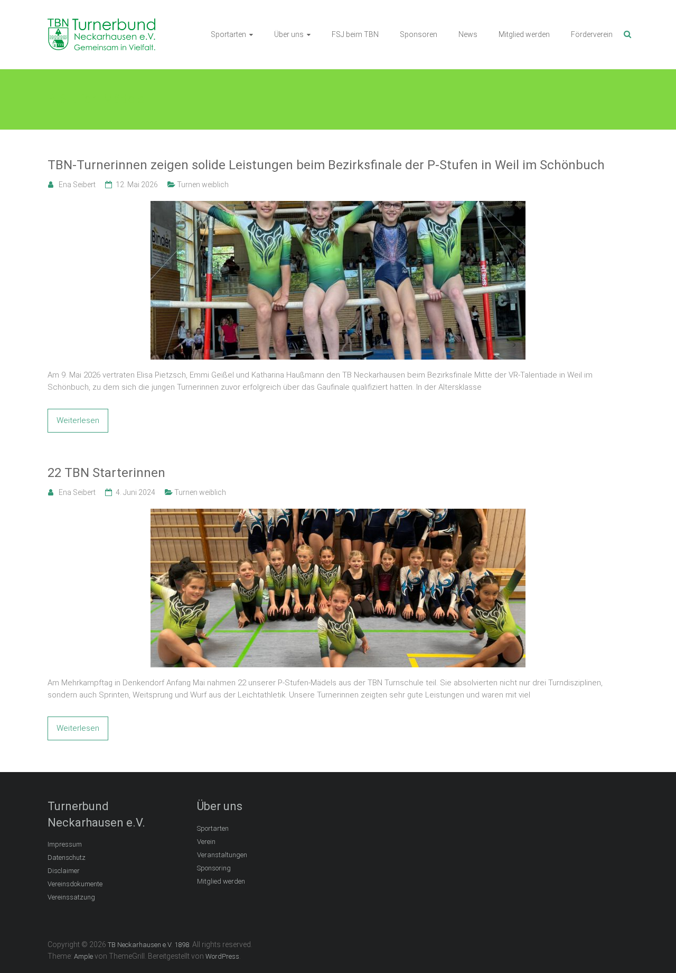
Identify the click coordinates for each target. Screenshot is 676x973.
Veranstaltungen (222, 855)
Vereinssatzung (71, 897)
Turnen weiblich (203, 184)
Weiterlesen (78, 420)
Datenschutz (67, 857)
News (467, 34)
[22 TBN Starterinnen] (338, 514)
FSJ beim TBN (355, 34)
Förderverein (592, 34)
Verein (206, 842)
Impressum (65, 844)
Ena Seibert (77, 184)
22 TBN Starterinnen (106, 472)
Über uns (289, 34)
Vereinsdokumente (75, 884)
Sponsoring (214, 868)
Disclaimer (64, 871)
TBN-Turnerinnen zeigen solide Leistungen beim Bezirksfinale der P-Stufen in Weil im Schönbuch (326, 165)
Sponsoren (418, 34)
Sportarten (228, 34)
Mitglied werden (524, 34)
